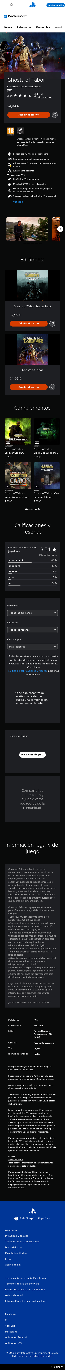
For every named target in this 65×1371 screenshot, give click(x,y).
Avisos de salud (15, 1159)
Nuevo (8, 26)
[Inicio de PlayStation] (32, 5)
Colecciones (24, 26)
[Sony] (57, 1369)
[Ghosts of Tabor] (27, 229)
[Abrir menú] (4, 5)
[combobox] (32, 613)
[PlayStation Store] (16, 16)
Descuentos (43, 26)
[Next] (60, 229)
